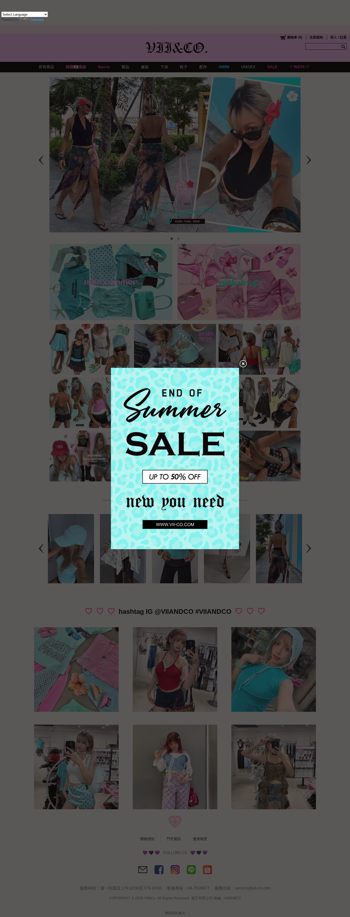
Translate (37, 20)
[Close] (243, 364)
